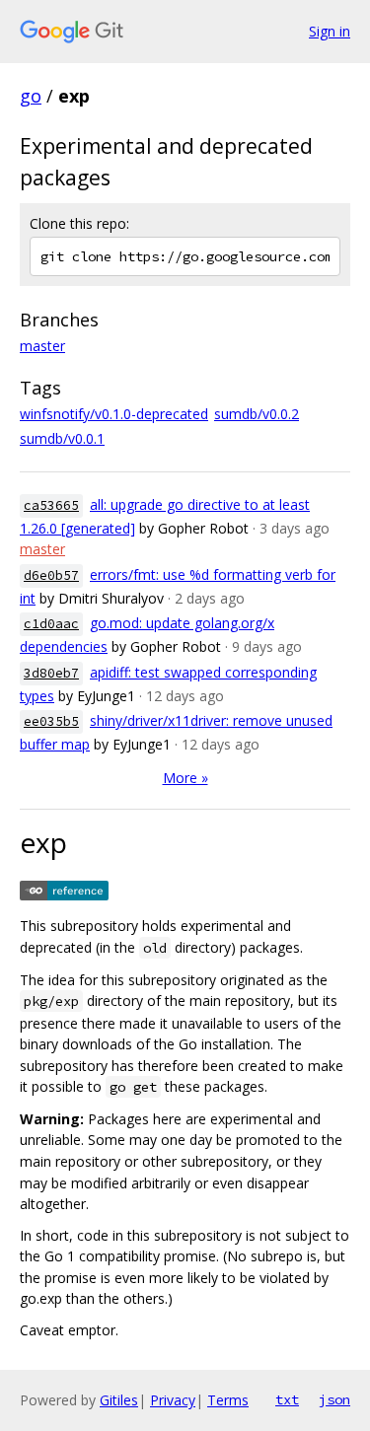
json (334, 1399)
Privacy (172, 1400)
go (30, 95)
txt (287, 1399)
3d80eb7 (51, 673)
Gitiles (119, 1400)
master (42, 345)
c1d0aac (51, 623)
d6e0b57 (51, 575)
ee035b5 (51, 721)
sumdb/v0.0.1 (62, 438)
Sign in (329, 31)
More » (185, 777)
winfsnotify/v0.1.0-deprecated (114, 413)
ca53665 (51, 505)
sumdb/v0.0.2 (256, 413)
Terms (228, 1400)
